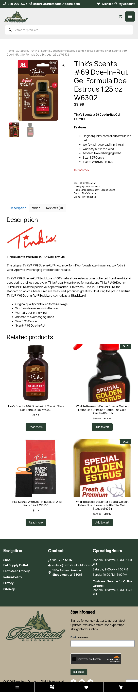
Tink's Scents (95, 51)
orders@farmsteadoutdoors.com (56, 4)
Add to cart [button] (102, 427)
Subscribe (78, 671)
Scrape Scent (108, 189)
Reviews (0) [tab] (54, 208)
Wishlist (107, 4)
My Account (127, 4)
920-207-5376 (17, 4)
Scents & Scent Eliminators (57, 51)
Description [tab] (18, 208)
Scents (80, 51)
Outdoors (22, 51)
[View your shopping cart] (120, 16)
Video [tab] (36, 208)
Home (10, 51)
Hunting (34, 51)
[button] (63, 65)
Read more (36, 427)
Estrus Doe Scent (90, 189)
